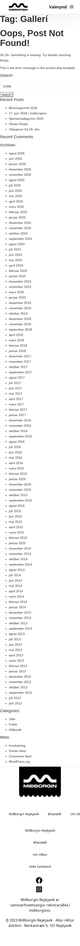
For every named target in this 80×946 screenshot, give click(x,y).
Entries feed (17, 751)
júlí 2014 (15, 575)
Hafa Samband (40, 866)
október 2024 (18, 233)
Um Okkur (40, 854)
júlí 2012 (15, 698)
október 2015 (18, 495)
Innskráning (17, 745)
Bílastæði (54, 814)
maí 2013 (15, 650)
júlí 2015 (15, 511)
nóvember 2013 (20, 618)
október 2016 (18, 431)
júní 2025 (15, 190)
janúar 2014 (17, 607)
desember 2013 (20, 612)
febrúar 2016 (18, 473)
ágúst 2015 (17, 505)
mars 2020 (16, 292)
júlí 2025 (15, 185)
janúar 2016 (17, 479)
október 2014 (18, 559)
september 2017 (20, 372)
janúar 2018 (17, 351)
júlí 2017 (15, 383)
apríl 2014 (16, 591)
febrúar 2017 (18, 409)
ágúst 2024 (17, 244)
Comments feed (20, 756)
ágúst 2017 (17, 377)
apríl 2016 (16, 463)
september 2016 (20, 436)
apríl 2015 (16, 527)
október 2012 (18, 687)
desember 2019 (20, 303)
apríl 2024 (16, 265)
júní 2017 (15, 388)
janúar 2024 (17, 276)
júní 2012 (15, 703)
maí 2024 (15, 260)
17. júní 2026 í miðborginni (27, 113)
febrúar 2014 (18, 602)
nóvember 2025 (20, 174)
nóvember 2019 (20, 308)
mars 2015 (16, 532)
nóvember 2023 (20, 287)
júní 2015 (15, 516)
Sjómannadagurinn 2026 (26, 118)
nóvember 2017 (20, 361)
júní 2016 (15, 452)
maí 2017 (15, 393)
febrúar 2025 (18, 212)
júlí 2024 (15, 249)
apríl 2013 (16, 655)
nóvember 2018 (20, 324)
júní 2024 (15, 255)
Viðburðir (15, 730)
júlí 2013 (15, 639)
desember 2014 (20, 548)
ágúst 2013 (17, 634)
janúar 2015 (17, 543)
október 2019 (18, 313)
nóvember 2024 (20, 228)
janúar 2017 (17, 415)
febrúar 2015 (18, 538)
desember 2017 (20, 356)
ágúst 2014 (17, 570)
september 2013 (20, 628)
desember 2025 (20, 169)
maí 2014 (15, 586)
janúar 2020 (17, 297)
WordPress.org (19, 761)
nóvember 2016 (20, 425)
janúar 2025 (17, 217)
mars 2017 (16, 404)
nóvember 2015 (20, 489)
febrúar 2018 (18, 345)
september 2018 (20, 329)
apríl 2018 (16, 335)
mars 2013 (16, 660)
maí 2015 (15, 522)
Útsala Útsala (18, 124)
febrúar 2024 (18, 271)
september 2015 (20, 500)
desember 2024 (20, 222)
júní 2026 (15, 158)
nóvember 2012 (20, 682)
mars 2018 (16, 340)
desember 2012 (20, 676)
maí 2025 (15, 196)
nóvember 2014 (20, 554)
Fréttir (13, 724)
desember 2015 (20, 484)
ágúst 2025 (17, 180)
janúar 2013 (17, 671)
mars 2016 (16, 468)
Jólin (12, 719)
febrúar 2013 (18, 666)
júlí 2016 (15, 447)
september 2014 (20, 564)
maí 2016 (15, 457)
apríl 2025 (16, 201)
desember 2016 (20, 420)
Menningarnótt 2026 (23, 108)
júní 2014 (15, 580)
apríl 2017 (16, 399)
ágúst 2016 (17, 441)
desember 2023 (20, 281)
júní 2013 (15, 644)
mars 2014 (16, 596)
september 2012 (20, 692)
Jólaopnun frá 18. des (24, 129)
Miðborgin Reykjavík (24, 814)
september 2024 (20, 239)
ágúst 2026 (17, 153)
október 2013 (18, 623)
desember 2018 (20, 319)
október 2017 (18, 367)
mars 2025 (16, 206)
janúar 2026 (17, 164)
